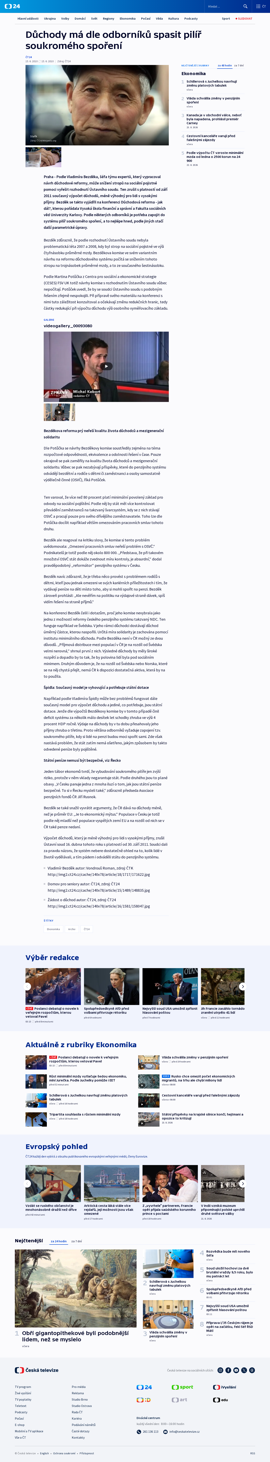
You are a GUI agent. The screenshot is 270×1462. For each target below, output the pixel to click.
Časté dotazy (80, 1431)
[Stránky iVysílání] (224, 1387)
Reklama (78, 1393)
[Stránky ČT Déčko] (144, 1400)
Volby (65, 18)
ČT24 (28, 57)
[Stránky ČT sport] (182, 1387)
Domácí (80, 18)
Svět (94, 18)
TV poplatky (23, 1399)
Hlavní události (28, 18)
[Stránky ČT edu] (220, 1400)
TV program (23, 1387)
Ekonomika (128, 18)
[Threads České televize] (252, 1370)
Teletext (20, 1406)
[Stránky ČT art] (179, 1400)
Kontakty (78, 1437)
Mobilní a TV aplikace (29, 1431)
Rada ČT (77, 1412)
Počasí (145, 18)
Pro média (79, 1387)
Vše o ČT (20, 1437)
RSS (252, 1453)
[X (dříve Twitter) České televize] (244, 1370)
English (44, 1453)
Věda (159, 18)
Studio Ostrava (82, 1406)
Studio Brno (80, 1399)
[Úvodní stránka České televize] (37, 1370)
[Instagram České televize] (220, 1370)
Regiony (108, 18)
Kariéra (77, 1418)
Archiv (72, 929)
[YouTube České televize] (236, 1370)
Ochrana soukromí (64, 1453)
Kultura (173, 18)
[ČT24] (12, 6)
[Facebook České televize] (228, 1370)
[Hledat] (245, 6)
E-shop (20, 1425)
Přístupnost (87, 1453)
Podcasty (191, 18)
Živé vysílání (23, 1393)
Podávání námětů (83, 1425)
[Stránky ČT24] (144, 1387)
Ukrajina (50, 18)
